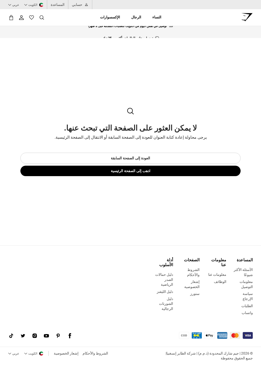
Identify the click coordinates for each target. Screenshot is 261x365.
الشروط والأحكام (95, 353)
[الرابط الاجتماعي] (70, 336)
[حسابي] (21, 17)
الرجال (136, 17)
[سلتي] (11, 17)
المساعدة (57, 5)
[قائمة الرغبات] (32, 17)
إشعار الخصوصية (66, 353)
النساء (156, 17)
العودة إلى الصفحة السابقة (130, 158)
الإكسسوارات (110, 17)
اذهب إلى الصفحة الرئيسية (130, 170)
